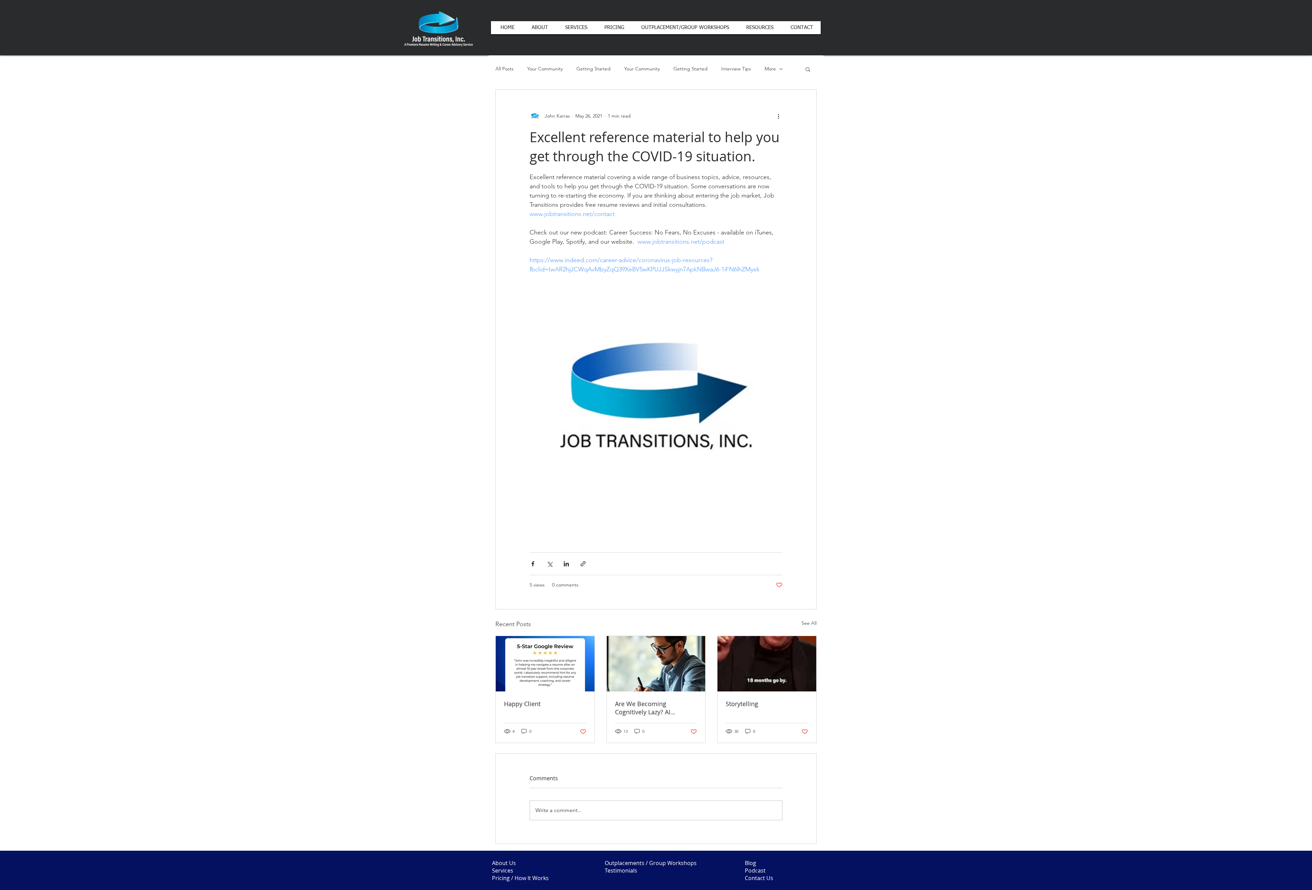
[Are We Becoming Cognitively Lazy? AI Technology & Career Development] (656, 663)
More (770, 69)
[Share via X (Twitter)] (549, 564)
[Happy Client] (545, 663)
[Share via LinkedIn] (566, 564)
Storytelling (742, 704)
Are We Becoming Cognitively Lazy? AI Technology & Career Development (644, 708)
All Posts (504, 69)
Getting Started (593, 69)
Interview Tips (736, 69)
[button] (808, 69)
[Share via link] (583, 564)
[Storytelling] (767, 663)
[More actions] (778, 116)
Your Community (545, 69)
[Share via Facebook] (533, 564)
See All (809, 623)
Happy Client (522, 704)
